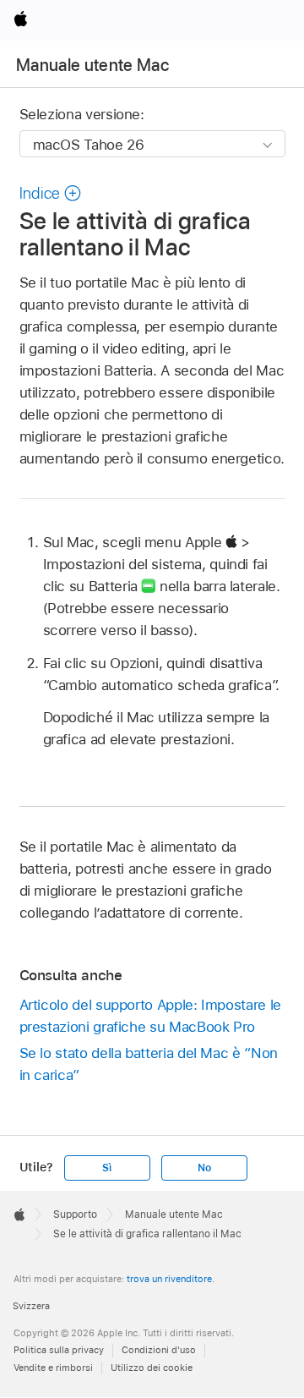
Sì (106, 1168)
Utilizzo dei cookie (152, 1367)
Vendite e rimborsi (53, 1367)
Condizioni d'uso (159, 1350)
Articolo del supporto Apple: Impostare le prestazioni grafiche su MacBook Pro (150, 1015)
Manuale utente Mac (92, 65)
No (204, 1168)
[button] (50, 193)
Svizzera (31, 1306)
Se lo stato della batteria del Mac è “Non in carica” (148, 1063)
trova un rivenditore (169, 1279)
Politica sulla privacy (59, 1350)
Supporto (75, 1214)
